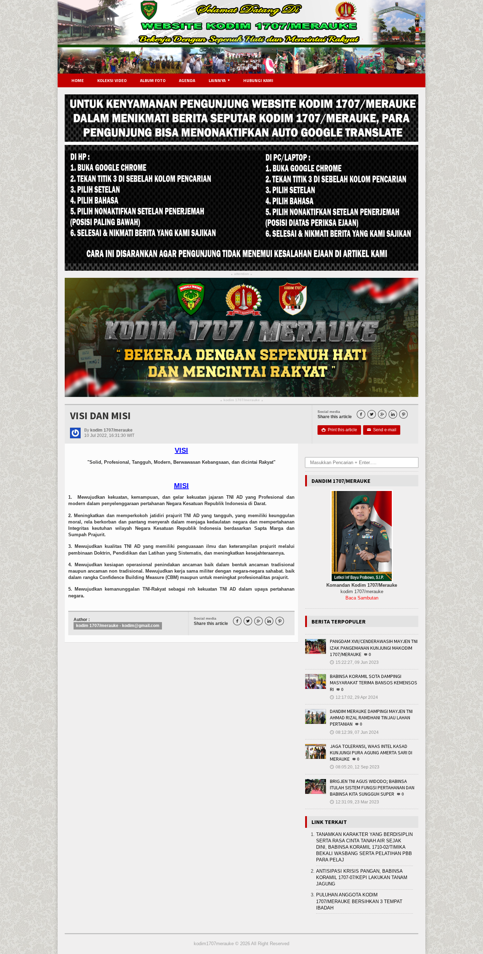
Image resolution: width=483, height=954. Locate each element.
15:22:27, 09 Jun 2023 (354, 662)
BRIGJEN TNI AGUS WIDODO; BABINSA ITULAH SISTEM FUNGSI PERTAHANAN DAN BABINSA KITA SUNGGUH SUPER (372, 787)
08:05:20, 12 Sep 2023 (354, 767)
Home (77, 80)
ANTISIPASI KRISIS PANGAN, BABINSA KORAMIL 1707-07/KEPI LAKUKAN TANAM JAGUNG (361, 877)
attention (241, 274)
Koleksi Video (112, 80)
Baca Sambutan (361, 598)
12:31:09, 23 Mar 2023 (354, 802)
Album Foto (152, 80)
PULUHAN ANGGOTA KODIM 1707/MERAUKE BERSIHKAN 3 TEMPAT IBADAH (359, 901)
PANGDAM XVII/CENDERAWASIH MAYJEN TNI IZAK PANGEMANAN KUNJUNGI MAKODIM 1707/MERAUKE (374, 647)
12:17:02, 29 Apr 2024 (354, 697)
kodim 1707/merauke (241, 400)
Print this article (339, 429)
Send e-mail (381, 429)
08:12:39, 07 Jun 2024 (354, 732)
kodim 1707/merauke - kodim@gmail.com (117, 625)
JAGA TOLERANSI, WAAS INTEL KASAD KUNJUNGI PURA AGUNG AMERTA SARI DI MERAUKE (371, 752)
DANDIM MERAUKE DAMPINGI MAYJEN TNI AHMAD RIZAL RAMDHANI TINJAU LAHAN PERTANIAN (371, 717)
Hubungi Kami (258, 80)
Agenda (187, 80)
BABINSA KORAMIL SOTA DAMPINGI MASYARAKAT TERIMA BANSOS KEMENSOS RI (373, 682)
